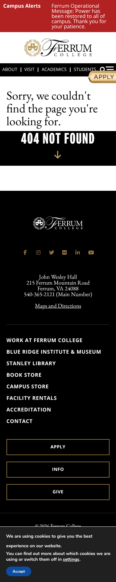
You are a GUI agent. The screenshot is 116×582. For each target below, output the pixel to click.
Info (58, 469)
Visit (29, 69)
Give (58, 492)
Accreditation (28, 409)
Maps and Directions (58, 306)
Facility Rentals (31, 398)
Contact (19, 421)
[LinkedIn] (77, 252)
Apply (58, 447)
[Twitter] (51, 252)
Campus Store (27, 386)
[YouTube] (90, 252)
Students (85, 69)
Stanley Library (31, 363)
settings (71, 559)
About (9, 69)
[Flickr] (64, 252)
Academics (54, 69)
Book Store (24, 374)
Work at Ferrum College (44, 340)
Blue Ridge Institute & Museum (53, 351)
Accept (19, 571)
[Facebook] (25, 252)
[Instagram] (38, 252)
